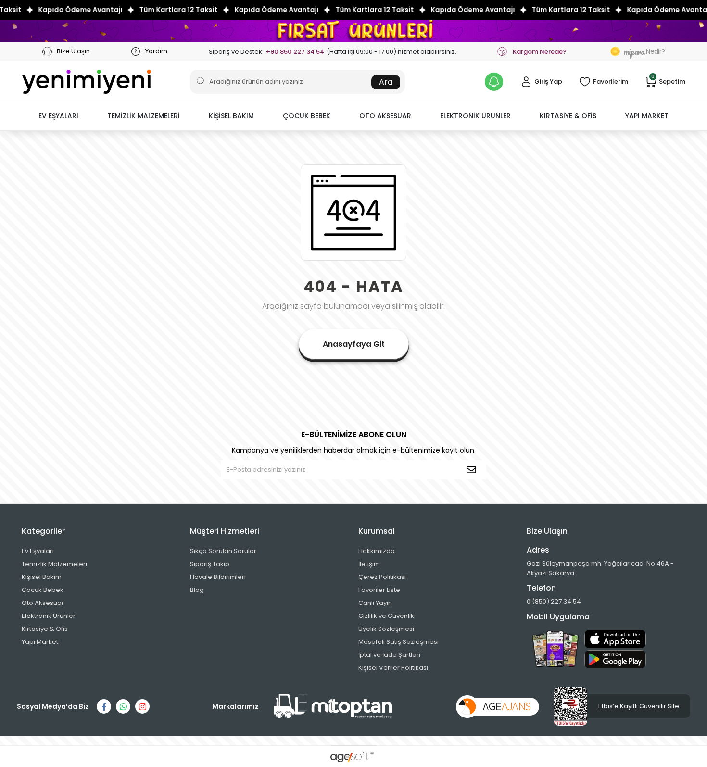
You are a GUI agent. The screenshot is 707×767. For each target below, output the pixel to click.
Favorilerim (610, 81)
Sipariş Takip (209, 563)
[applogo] (615, 639)
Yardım (155, 51)
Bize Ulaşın (72, 51)
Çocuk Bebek (42, 589)
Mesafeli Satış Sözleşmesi (398, 641)
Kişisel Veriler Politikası (393, 667)
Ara (385, 82)
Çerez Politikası (382, 576)
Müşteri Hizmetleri (224, 531)
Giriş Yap (548, 81)
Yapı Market (40, 641)
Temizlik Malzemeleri (54, 563)
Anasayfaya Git (354, 344)
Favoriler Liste (379, 589)
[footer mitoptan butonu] (333, 706)
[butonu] (353, 30)
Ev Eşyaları (38, 550)
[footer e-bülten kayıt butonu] (473, 469)
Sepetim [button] (668, 81)
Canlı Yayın (375, 602)
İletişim (369, 563)
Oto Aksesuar (43, 602)
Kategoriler (43, 531)
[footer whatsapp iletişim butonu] (123, 706)
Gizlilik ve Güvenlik (386, 615)
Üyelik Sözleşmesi (386, 628)
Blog (197, 589)
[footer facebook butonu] (104, 706)
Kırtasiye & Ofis (45, 628)
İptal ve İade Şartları (389, 654)
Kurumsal (376, 531)
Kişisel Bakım (42, 576)
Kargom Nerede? (540, 51)
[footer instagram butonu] (142, 706)
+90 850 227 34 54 (295, 51)
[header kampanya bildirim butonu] (494, 81)
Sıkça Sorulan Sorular (223, 550)
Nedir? (644, 51)
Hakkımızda (376, 550)
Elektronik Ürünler (49, 615)
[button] (58, 116)
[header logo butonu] (87, 82)
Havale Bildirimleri (218, 576)
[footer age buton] (497, 706)
